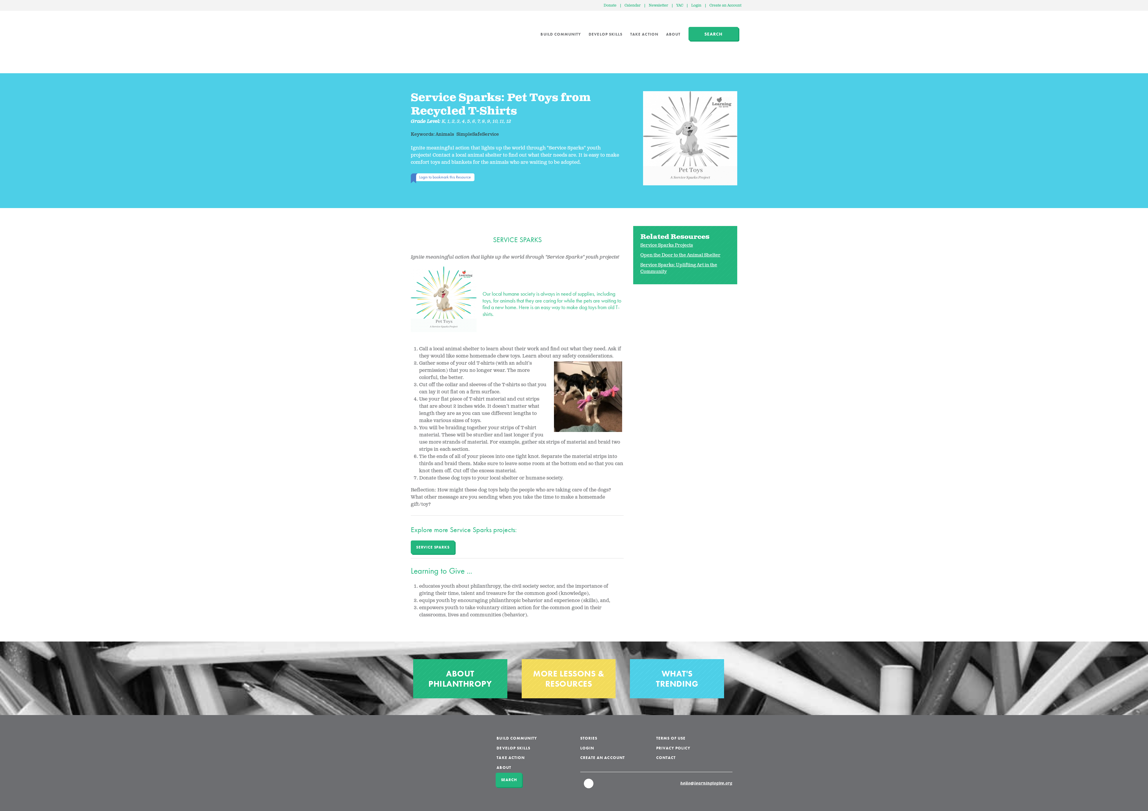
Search (713, 34)
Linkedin (589, 786)
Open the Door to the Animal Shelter (680, 255)
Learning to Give (434, 30)
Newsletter (658, 5)
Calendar (633, 5)
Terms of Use (671, 738)
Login (696, 5)
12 (508, 121)
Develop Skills (605, 34)
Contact (666, 757)
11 (502, 121)
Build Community (561, 34)
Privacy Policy (673, 748)
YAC (679, 5)
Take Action (644, 34)
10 (495, 121)
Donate (610, 5)
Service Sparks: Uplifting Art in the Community (678, 268)
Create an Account (725, 5)
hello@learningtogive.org (706, 783)
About (673, 34)
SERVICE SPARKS (432, 547)
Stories (588, 738)
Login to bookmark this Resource (445, 177)
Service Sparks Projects (666, 245)
